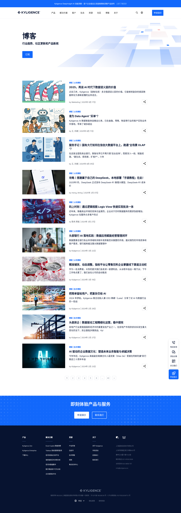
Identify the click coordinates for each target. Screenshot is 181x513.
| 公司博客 (77, 83)
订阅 (27, 54)
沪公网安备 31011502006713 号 (119, 495)
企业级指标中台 (51, 474)
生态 (82, 13)
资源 (91, 13)
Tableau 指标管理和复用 (54, 450)
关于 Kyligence (97, 446)
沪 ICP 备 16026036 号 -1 (99, 495)
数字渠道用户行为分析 (53, 469)
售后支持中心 (73, 464)
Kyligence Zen (27, 446)
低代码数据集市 (51, 464)
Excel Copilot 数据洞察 (53, 446)
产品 (53, 13)
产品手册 (72, 446)
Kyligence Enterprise (29, 450)
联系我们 (99, 415)
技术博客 (72, 455)
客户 (74, 13)
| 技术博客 (77, 289)
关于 (116, 13)
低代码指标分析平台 (52, 455)
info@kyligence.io (122, 468)
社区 (99, 13)
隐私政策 (92, 501)
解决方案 (64, 13)
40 (108, 378)
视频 (70, 460)
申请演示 (158, 13)
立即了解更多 (121, 4)
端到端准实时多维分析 (53, 460)
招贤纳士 (95, 455)
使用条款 (102, 501)
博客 (107, 13)
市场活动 (95, 450)
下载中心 (25, 455)
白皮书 (71, 450)
